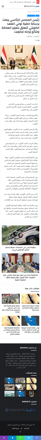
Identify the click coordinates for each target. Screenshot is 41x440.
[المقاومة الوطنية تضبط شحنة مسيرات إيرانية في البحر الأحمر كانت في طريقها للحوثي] (11, 321)
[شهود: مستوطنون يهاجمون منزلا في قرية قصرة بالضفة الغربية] (31, 393)
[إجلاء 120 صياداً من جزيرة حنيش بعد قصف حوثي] (9, 393)
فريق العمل (15, 428)
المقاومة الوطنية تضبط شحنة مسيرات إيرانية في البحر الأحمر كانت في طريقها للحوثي (12, 331)
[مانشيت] (31, 6)
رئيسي (29, 11)
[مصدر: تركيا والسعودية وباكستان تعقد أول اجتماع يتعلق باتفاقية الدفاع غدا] (20, 387)
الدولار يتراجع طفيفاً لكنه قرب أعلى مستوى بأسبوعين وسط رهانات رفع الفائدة (11, 308)
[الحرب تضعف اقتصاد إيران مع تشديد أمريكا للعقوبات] (20, 393)
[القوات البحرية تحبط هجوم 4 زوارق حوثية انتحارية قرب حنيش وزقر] (30, 299)
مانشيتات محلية (31, 15)
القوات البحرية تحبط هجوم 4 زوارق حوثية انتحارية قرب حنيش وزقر (30, 307)
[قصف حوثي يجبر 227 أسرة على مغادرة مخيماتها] (9, 387)
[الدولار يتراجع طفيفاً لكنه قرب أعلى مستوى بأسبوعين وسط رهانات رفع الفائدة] (11, 299)
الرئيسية (35, 11)
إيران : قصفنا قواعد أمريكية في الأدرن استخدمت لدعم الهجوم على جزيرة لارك (30, 329)
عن (22, 428)
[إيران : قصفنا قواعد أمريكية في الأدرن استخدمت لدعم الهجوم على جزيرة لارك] (30, 321)
